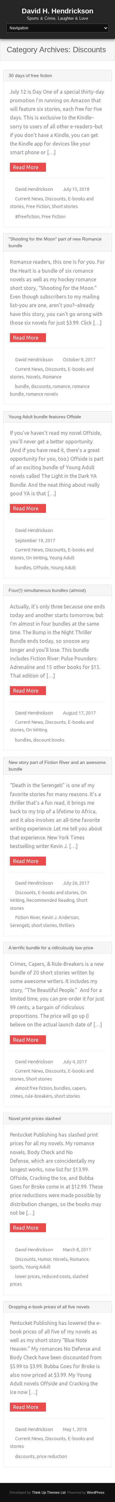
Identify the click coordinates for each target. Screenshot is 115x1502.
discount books (49, 740)
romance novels (42, 394)
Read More (25, 167)
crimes (16, 1096)
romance (61, 386)
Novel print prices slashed (35, 1118)
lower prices (27, 1276)
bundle (22, 386)
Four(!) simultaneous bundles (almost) (47, 590)
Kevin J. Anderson (60, 917)
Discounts (55, 198)
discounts (41, 386)
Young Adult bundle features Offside (45, 416)
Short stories (65, 206)
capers (79, 1088)
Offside (41, 567)
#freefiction (27, 216)
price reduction (52, 1456)
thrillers (67, 925)
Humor (44, 1259)
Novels (33, 376)
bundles (23, 567)
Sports (16, 1266)
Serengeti (19, 925)
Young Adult (61, 557)
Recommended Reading (50, 900)
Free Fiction (38, 206)
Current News (29, 198)
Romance (52, 376)
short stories (44, 925)
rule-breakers (38, 1096)
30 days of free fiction (30, 75)
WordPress (95, 1492)
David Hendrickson (34, 189)
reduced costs (56, 1276)
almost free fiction (33, 1088)
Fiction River (27, 917)
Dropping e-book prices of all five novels (49, 1306)
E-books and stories (58, 892)
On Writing (36, 557)
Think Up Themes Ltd (48, 1492)
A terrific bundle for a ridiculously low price (51, 947)
